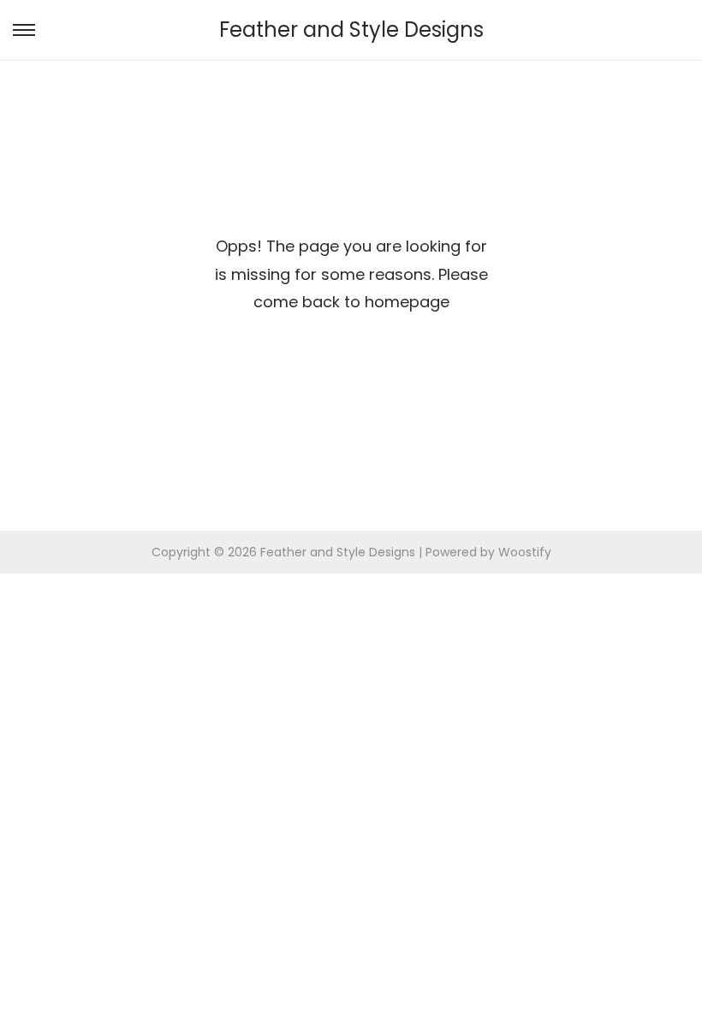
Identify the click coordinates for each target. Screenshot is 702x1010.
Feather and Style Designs (351, 29)
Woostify (524, 552)
